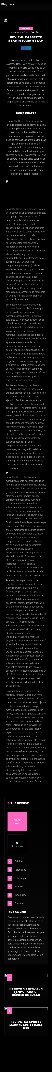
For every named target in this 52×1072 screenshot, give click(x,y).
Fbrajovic (15, 32)
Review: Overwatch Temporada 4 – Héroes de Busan (26, 992)
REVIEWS (26, 28)
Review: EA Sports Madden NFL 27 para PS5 (25, 1025)
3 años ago (26, 32)
